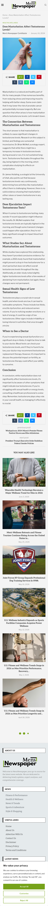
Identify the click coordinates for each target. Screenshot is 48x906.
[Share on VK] (20, 82)
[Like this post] (21, 77)
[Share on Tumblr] (14, 82)
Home (5, 15)
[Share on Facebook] (27, 77)
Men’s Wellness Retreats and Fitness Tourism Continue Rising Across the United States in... (24, 535)
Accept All (24, 886)
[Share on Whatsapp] (26, 82)
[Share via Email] (32, 82)
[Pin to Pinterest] (39, 77)
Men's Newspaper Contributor (15, 33)
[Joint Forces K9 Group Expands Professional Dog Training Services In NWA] (24, 560)
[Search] (45, 5)
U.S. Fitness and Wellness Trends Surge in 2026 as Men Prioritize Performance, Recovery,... (24, 668)
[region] (24, 883)
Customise (24, 893)
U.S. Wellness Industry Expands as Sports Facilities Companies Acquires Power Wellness (24, 623)
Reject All (24, 900)
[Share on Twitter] (33, 77)
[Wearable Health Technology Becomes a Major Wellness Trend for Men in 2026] (24, 472)
